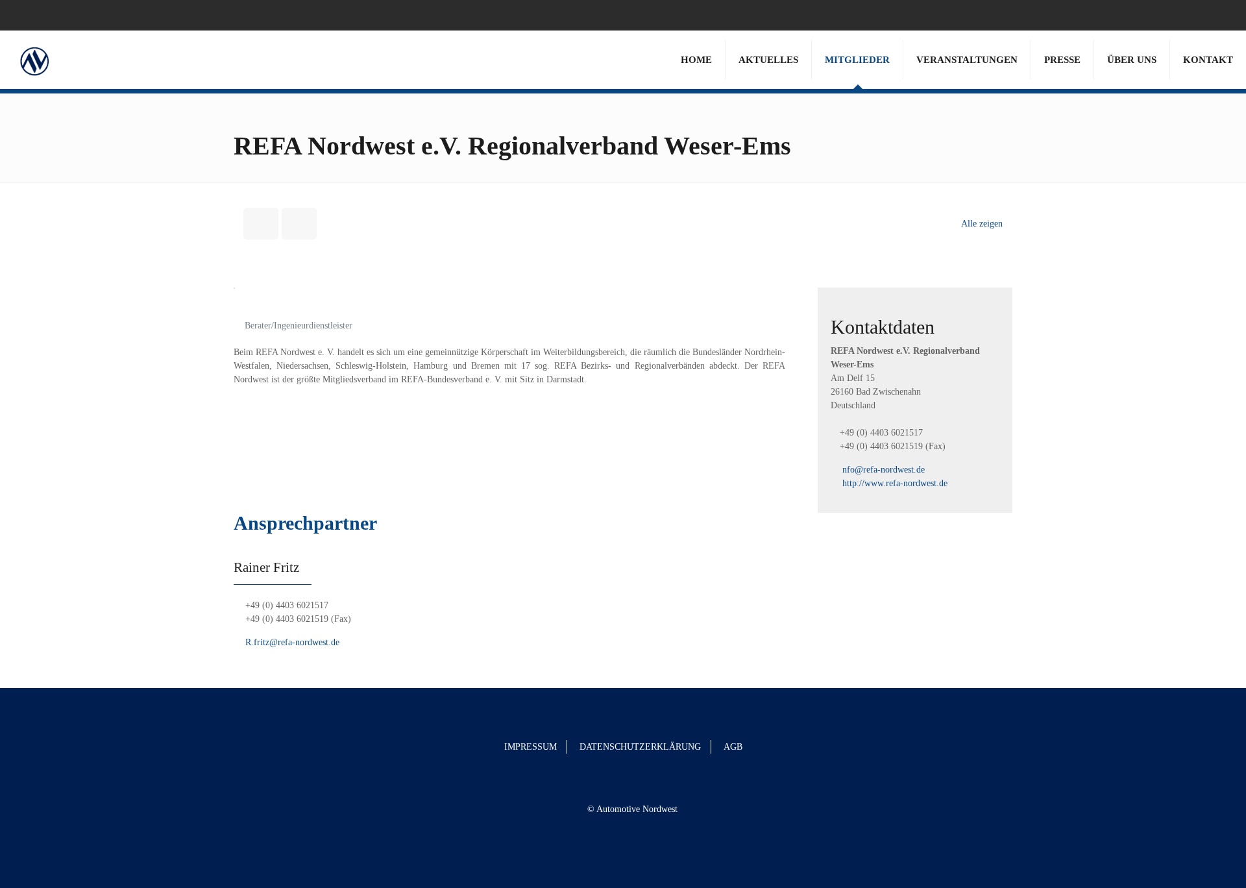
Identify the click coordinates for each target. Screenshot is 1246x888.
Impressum (530, 747)
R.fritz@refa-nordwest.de (291, 642)
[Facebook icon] (1201, 15)
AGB (733, 747)
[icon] (1218, 15)
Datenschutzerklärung (640, 747)
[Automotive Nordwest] (34, 60)
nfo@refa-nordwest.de (883, 470)
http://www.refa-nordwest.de (894, 483)
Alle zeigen (982, 223)
